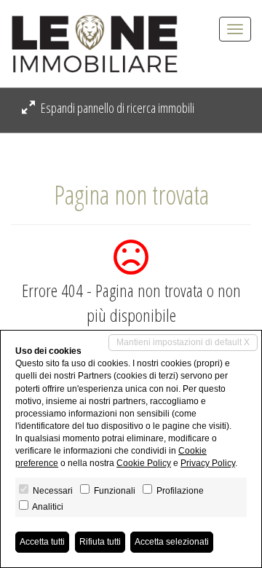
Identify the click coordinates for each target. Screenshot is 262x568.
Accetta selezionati (172, 542)
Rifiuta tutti (100, 542)
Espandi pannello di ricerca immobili (116, 108)
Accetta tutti (42, 542)
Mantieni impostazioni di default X (183, 342)
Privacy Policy (207, 463)
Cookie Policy (143, 463)
